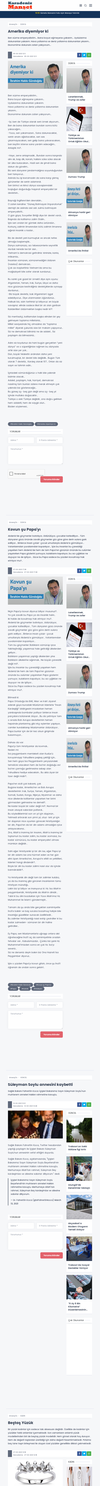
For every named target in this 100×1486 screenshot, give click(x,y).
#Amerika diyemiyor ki (46, 424)
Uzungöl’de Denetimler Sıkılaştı (57, 13)
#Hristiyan (38, 989)
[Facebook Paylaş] (79, 55)
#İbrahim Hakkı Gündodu (20, 985)
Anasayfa (13, 24)
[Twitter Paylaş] (84, 55)
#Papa (13, 989)
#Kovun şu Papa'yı (43, 985)
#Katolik (25, 989)
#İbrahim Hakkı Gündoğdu (21, 424)
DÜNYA (23, 24)
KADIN (22, 1416)
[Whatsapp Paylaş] (89, 55)
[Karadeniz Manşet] (20, 5)
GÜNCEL (23, 1077)
